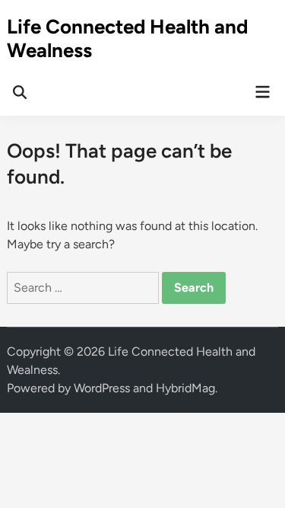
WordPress (102, 388)
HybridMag (185, 388)
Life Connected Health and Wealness (127, 38)
